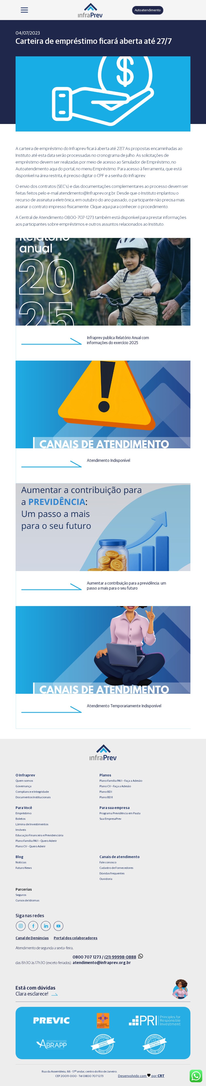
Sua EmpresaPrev (110, 819)
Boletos (20, 819)
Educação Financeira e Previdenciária (39, 835)
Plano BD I (105, 791)
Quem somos (24, 780)
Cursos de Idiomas (27, 900)
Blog (19, 857)
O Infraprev (25, 775)
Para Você (24, 808)
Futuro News (24, 868)
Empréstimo (23, 813)
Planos (105, 775)
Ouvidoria (105, 879)
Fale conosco (107, 862)
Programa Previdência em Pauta (119, 813)
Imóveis (21, 830)
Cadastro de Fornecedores (116, 868)
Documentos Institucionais (33, 797)
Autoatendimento (148, 10)
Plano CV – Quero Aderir (30, 846)
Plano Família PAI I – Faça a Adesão (120, 780)
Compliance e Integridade (32, 791)
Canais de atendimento (119, 857)
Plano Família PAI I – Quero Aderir (36, 841)
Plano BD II (106, 797)
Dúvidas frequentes (111, 873)
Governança (23, 786)
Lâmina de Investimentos (32, 824)
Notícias (21, 862)
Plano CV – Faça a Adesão (115, 786)
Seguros (21, 895)
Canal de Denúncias (32, 938)
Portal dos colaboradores (75, 938)
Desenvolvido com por (141, 1076)
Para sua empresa (114, 808)
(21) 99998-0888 (120, 957)
